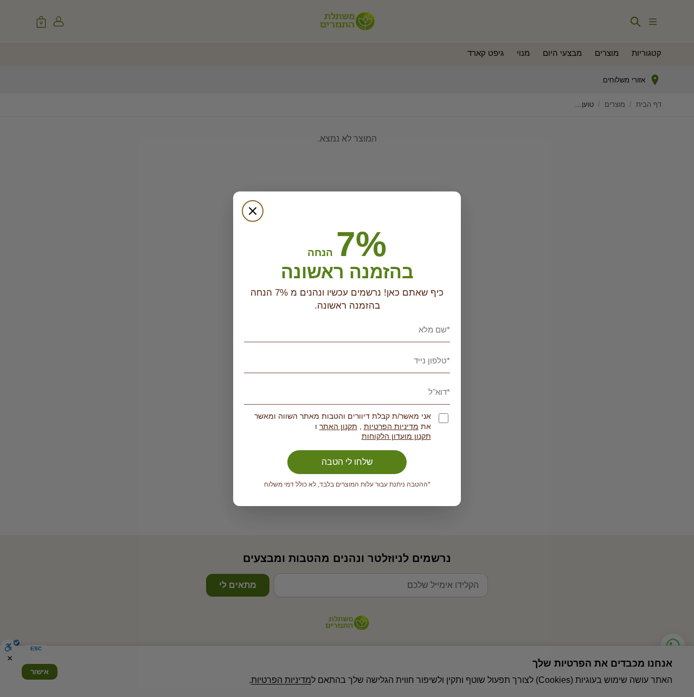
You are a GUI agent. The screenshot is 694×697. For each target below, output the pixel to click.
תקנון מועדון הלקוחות (396, 436)
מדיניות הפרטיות (391, 427)
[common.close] (252, 211)
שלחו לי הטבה (347, 461)
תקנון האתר (338, 427)
